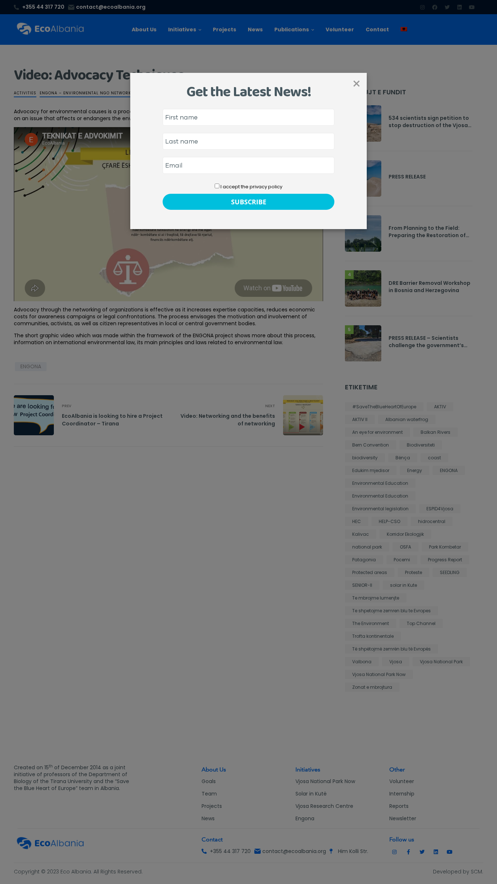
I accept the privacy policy (250, 186)
